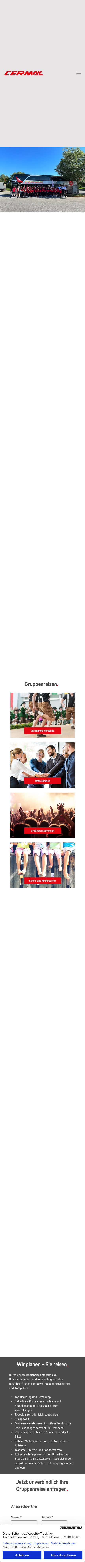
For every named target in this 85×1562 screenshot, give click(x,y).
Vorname (16, 1517)
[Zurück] (5, 179)
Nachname (47, 1517)
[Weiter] (80, 179)
